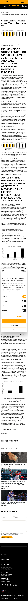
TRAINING (4, 554)
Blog (7, 12)
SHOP (3, 549)
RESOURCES (5, 559)
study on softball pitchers (7, 337)
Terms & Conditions (21, 595)
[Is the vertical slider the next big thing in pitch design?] (14, 457)
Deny (14, 329)
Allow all (14, 321)
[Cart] (25, 6)
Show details (20, 316)
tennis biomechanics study (8, 205)
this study (20, 75)
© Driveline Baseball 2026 (8, 595)
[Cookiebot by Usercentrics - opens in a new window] (20, 271)
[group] (14, 1)
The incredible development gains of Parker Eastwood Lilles (13, 502)
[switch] (24, 301)
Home (2, 12)
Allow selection (14, 325)
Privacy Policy (4, 534)
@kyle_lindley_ (13, 429)
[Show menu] (1, 6)
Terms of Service (12, 534)
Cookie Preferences (15, 598)
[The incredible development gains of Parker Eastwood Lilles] (14, 495)
